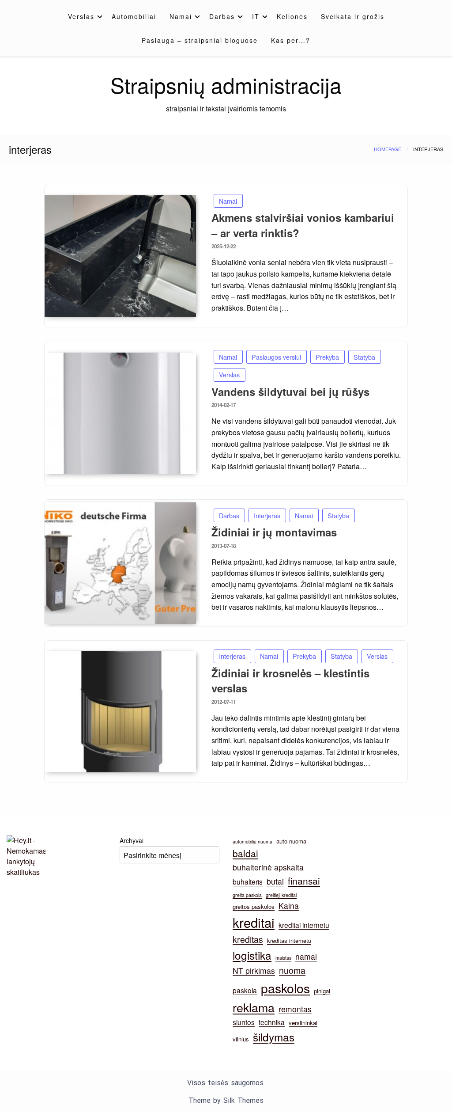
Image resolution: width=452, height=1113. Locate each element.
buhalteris (248, 881)
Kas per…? (290, 40)
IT (256, 16)
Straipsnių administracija (226, 84)
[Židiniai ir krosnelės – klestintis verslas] (120, 711)
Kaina (289, 905)
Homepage (387, 148)
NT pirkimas (254, 970)
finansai (304, 880)
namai (306, 956)
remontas (295, 1008)
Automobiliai (134, 16)
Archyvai (131, 840)
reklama (254, 1007)
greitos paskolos (254, 906)
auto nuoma (291, 841)
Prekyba (327, 356)
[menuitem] (83, 16)
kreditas (248, 939)
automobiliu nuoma (252, 841)
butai (275, 881)
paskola (245, 990)
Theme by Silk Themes (226, 1100)
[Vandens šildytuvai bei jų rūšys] (120, 413)
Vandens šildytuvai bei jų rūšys (290, 391)
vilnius (241, 1039)
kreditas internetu (289, 940)
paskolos (285, 988)
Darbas (222, 16)
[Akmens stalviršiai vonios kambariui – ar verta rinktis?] (120, 256)
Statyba (364, 356)
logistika (252, 955)
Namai (181, 16)
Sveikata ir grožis (352, 16)
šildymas (273, 1037)
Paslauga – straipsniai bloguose (200, 40)
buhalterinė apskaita (268, 867)
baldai (245, 853)
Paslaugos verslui (276, 356)
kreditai (254, 922)
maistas (283, 957)
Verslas (81, 16)
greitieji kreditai (281, 895)
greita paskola (247, 895)
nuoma (292, 970)
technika (272, 1022)
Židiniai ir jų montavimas (274, 531)
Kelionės (292, 16)
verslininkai (303, 1022)
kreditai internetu (304, 925)
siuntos (244, 1022)
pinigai (322, 991)
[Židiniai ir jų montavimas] (120, 563)
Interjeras (267, 515)
